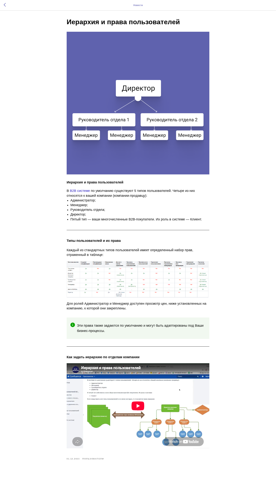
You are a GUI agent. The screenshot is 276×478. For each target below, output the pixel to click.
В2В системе (80, 191)
